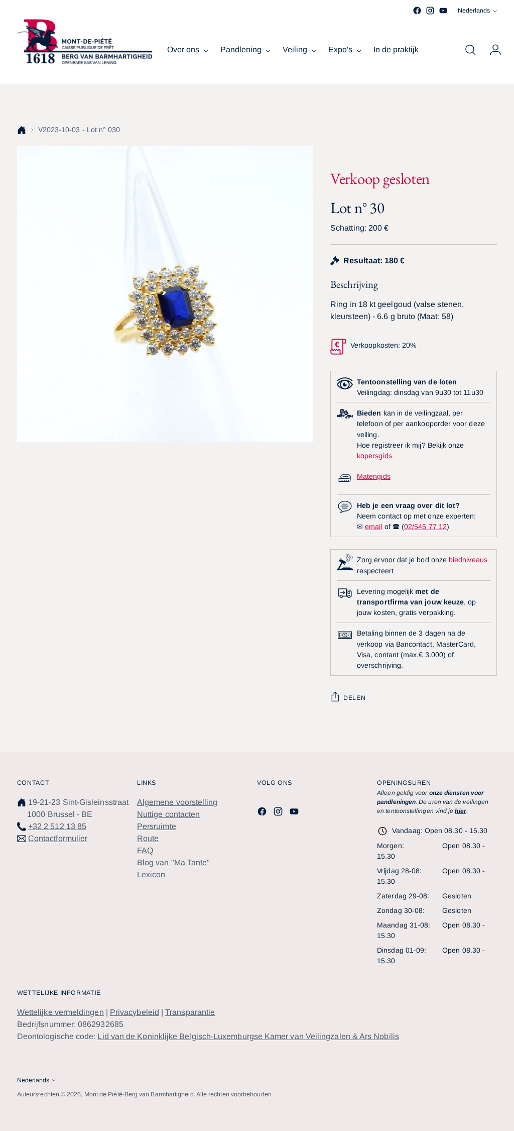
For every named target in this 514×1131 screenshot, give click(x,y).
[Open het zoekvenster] (470, 50)
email (373, 527)
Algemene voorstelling (177, 802)
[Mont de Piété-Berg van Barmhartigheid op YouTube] (443, 10)
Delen (354, 697)
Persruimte (156, 826)
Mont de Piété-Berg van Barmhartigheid (139, 1094)
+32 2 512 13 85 (57, 826)
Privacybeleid (134, 1012)
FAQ (145, 850)
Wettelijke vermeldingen (60, 1012)
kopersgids (374, 456)
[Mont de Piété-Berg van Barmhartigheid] (85, 41)
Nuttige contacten (168, 814)
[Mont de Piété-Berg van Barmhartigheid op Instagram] (430, 10)
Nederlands (474, 10)
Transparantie (190, 1012)
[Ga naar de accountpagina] (491, 50)
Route (148, 838)
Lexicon (151, 874)
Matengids (374, 476)
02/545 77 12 (425, 527)
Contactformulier (57, 838)
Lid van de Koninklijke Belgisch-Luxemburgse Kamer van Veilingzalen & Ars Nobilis (248, 1036)
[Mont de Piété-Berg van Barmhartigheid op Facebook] (417, 10)
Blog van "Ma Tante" (173, 862)
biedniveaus (468, 560)
